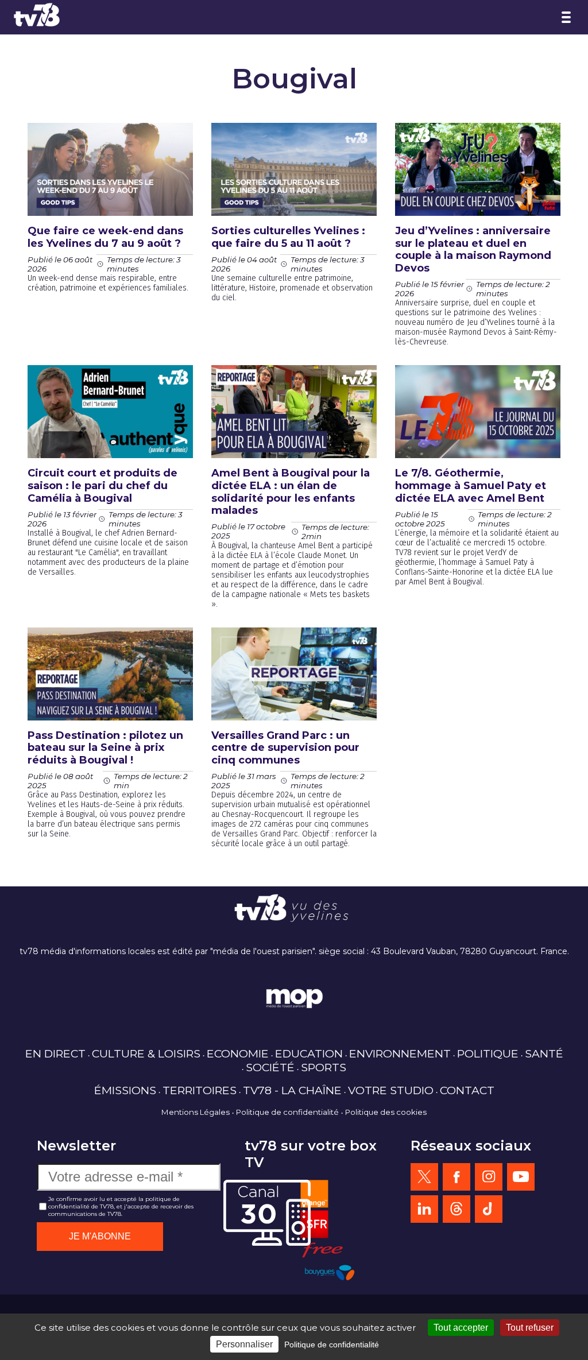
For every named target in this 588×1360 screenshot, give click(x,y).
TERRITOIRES (200, 1090)
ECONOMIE (238, 1053)
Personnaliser (244, 1344)
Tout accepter (461, 1327)
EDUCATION (309, 1053)
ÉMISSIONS (125, 1090)
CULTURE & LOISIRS (146, 1053)
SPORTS (323, 1067)
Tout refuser (530, 1327)
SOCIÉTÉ (270, 1067)
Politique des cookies (386, 1112)
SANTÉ (544, 1053)
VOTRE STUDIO (391, 1090)
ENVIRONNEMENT (400, 1053)
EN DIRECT (55, 1053)
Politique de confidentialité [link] (331, 1344)
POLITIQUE (488, 1053)
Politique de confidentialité (287, 1112)
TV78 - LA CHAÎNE (292, 1090)
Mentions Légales (195, 1112)
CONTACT (467, 1090)
